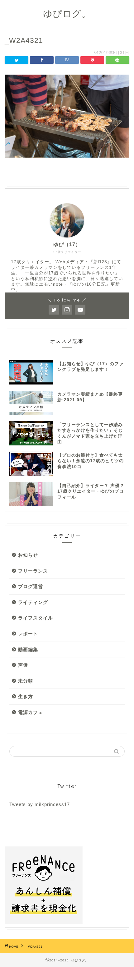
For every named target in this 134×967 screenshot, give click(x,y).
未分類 (25, 681)
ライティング (33, 602)
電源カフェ (30, 712)
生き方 (25, 696)
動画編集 (28, 649)
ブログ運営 (30, 586)
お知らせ (28, 555)
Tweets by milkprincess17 (39, 804)
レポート (28, 633)
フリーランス (33, 570)
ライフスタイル (35, 617)
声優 (23, 665)
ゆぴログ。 (67, 13)
